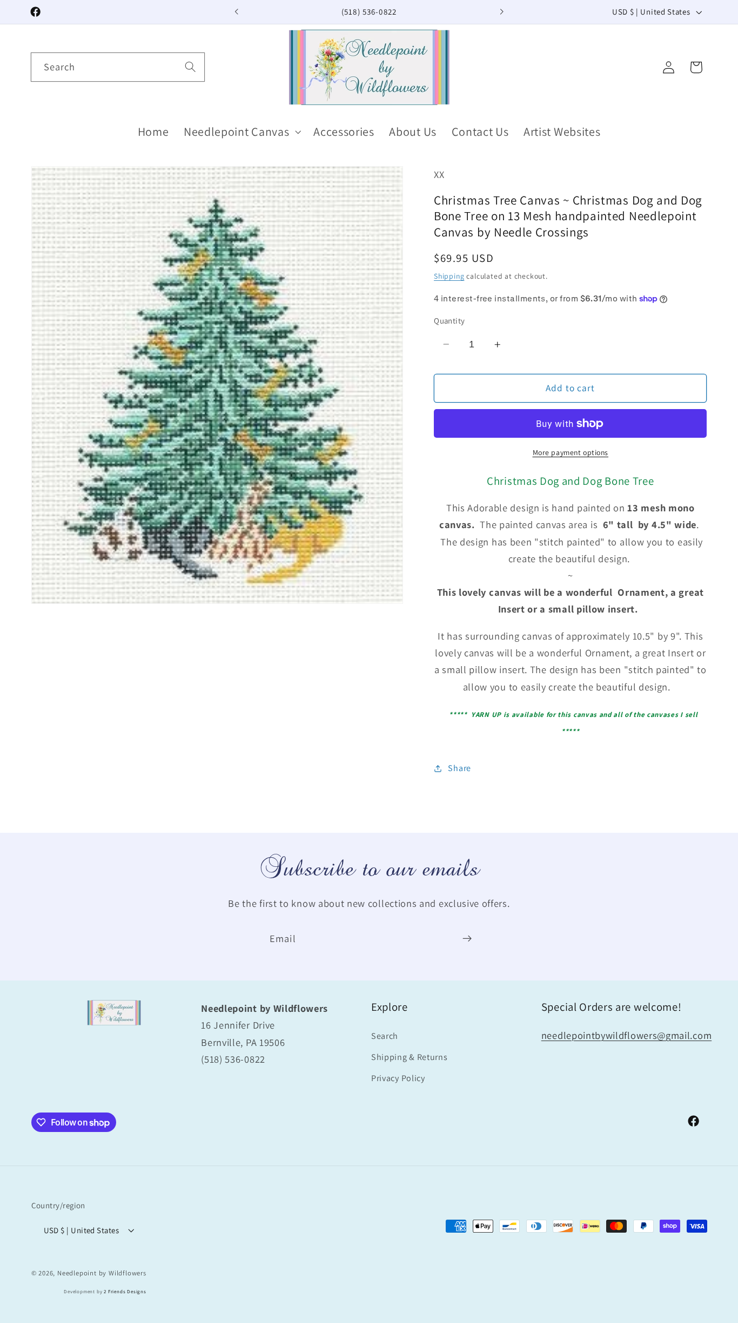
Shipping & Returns (409, 1057)
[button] (241, 132)
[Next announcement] (501, 12)
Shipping (449, 276)
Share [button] (459, 768)
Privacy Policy (398, 1078)
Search (384, 1036)
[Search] (190, 67)
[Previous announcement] (237, 12)
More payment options (571, 452)
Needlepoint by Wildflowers (101, 1273)
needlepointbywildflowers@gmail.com (626, 1035)
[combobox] (117, 67)
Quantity (449, 320)
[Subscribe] (467, 939)
